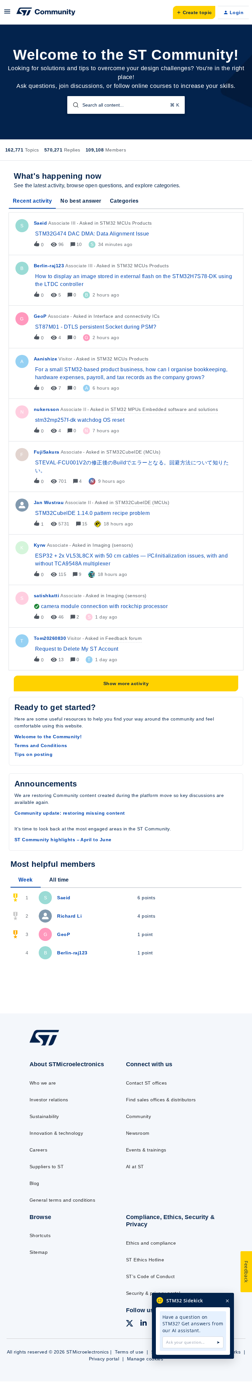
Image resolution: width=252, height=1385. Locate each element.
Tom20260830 (50, 638)
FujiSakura (46, 452)
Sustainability (44, 1116)
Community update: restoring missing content (69, 813)
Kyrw (40, 545)
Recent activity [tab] (32, 201)
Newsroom (138, 1133)
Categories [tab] (124, 201)
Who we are (43, 1083)
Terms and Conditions (40, 745)
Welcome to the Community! (48, 736)
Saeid (40, 223)
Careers (38, 1149)
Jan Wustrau (49, 502)
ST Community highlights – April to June (63, 839)
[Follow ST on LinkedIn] (143, 1324)
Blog (34, 1183)
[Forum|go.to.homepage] (45, 12)
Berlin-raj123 (49, 265)
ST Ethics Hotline (145, 1259)
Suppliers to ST (47, 1166)
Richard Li (69, 916)
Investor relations (49, 1099)
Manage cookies (145, 1358)
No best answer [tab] (80, 201)
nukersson (46, 409)
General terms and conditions (62, 1200)
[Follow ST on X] (129, 1324)
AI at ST (135, 1166)
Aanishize (45, 358)
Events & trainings (146, 1149)
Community (138, 1116)
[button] (7, 13)
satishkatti (46, 595)
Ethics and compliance (151, 1243)
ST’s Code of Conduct (150, 1276)
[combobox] (126, 105)
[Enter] (73, 105)
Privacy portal (104, 1358)
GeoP (40, 316)
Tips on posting (33, 754)
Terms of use (129, 1351)
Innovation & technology (56, 1133)
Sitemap (39, 1252)
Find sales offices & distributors (161, 1099)
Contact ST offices (146, 1083)
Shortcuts (40, 1235)
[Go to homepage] (49, 1045)
